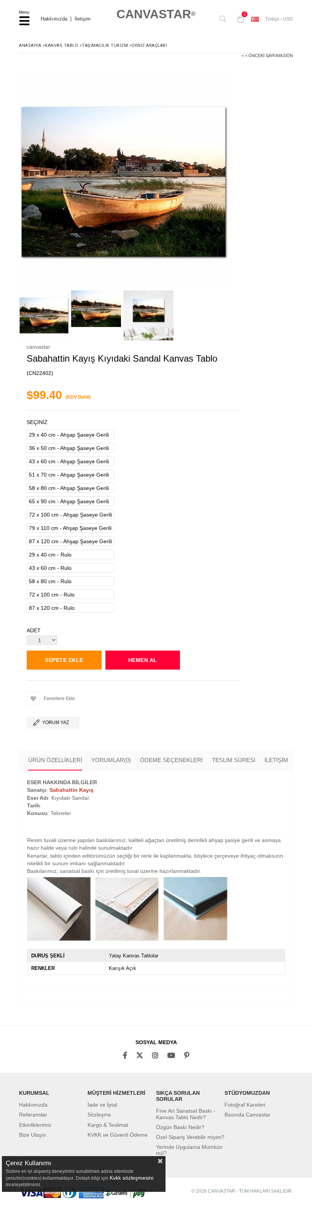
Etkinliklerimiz (35, 1125)
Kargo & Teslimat (108, 1125)
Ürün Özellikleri (55, 760)
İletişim (83, 19)
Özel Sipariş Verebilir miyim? (190, 1137)
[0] (239, 19)
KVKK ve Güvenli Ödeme (118, 1135)
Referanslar (33, 1115)
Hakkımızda (54, 19)
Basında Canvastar (247, 1115)
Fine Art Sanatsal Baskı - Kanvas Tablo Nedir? (185, 1114)
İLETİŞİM (276, 760)
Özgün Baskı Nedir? (180, 1127)
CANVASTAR (156, 14)
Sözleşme (99, 1115)
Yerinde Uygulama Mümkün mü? (189, 1150)
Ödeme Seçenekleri (171, 760)
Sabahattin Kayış (71, 790)
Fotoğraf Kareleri (244, 1105)
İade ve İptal (102, 1105)
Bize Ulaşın (32, 1135)
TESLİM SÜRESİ (233, 760)
